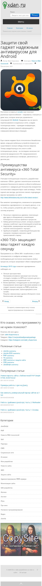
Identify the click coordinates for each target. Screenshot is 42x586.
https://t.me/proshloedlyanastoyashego (22, 337)
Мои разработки (7, 461)
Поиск (12, 12)
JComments (38, 314)
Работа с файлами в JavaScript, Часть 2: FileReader (21, 402)
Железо (3, 492)
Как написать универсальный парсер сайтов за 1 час (20, 394)
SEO (2, 470)
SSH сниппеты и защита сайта (14, 360)
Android (15, 120)
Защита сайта (6, 474)
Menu (21, 21)
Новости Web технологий (10, 435)
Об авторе (22, 572)
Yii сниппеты (8, 358)
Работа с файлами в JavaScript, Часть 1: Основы (20, 410)
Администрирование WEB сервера (13, 479)
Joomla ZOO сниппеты (11, 353)
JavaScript (4, 426)
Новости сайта (6, 466)
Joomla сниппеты (9, 351)
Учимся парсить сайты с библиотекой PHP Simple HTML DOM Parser (20, 376)
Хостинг (3, 496)
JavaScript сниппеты (10, 364)
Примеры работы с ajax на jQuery (14, 385)
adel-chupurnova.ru (12, 334)
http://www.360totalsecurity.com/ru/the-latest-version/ (19, 197)
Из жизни (4, 457)
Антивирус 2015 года (8, 266)
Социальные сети (7, 452)
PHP (2, 430)
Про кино (4, 505)
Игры (2, 501)
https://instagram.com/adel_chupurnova (23, 340)
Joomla (3, 518)
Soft (2, 439)
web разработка (6, 488)
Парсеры (4, 444)
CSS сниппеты (8, 362)
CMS (2, 448)
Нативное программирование (12, 510)
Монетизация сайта (8, 483)
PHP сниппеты (8, 355)
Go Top (21, 583)
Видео (3, 514)
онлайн (20, 112)
